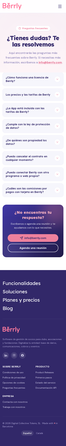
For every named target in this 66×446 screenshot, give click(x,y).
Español (27, 433)
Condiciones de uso (13, 372)
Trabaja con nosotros (14, 407)
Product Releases (45, 372)
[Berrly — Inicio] (15, 6)
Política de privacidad (14, 377)
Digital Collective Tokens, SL (26, 423)
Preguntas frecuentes (14, 387)
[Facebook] (22, 355)
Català (39, 433)
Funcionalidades (22, 283)
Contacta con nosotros (15, 401)
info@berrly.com (50, 62)
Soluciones (15, 291)
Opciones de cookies (14, 382)
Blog (8, 308)
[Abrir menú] (59, 6)
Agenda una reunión (33, 248)
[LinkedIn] (6, 355)
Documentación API (46, 387)
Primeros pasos (44, 377)
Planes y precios (21, 300)
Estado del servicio (46, 382)
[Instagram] (14, 355)
